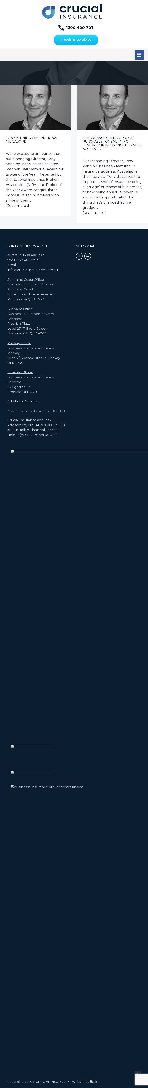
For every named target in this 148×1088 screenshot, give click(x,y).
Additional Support (23, 401)
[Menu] (139, 55)
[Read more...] (17, 205)
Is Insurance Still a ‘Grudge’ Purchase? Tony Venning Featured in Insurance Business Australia (112, 143)
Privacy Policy (15, 410)
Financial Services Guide (38, 410)
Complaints (59, 410)
